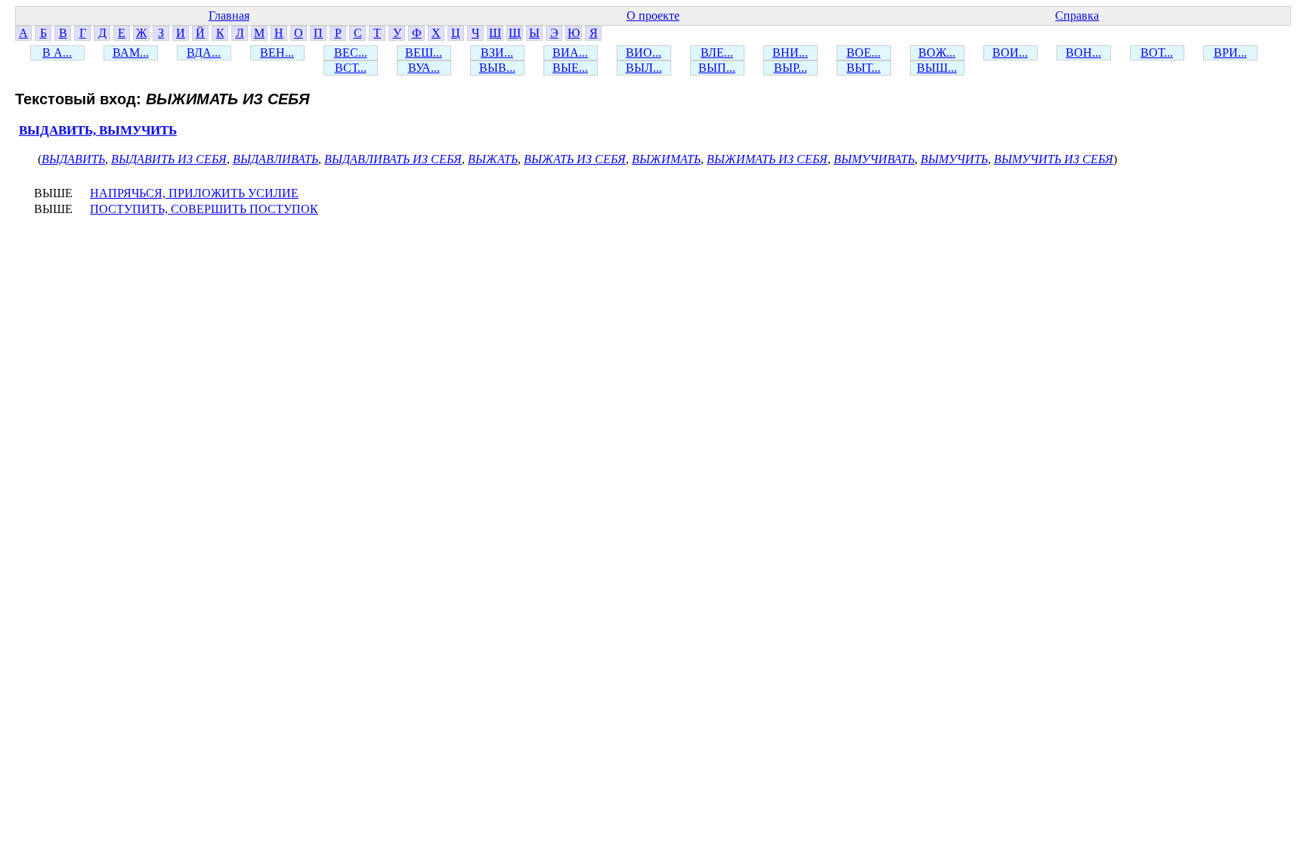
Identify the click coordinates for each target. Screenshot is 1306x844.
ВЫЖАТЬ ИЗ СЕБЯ (575, 159)
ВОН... (1083, 52)
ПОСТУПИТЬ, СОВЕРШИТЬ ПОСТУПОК (204, 208)
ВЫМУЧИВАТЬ (874, 159)
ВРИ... (1230, 52)
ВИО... (643, 52)
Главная (229, 15)
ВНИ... (790, 52)
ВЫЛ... (644, 67)
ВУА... (424, 67)
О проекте (653, 15)
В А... (57, 52)
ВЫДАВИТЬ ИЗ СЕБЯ (169, 159)
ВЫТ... (863, 67)
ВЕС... (350, 52)
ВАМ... (131, 52)
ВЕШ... (423, 52)
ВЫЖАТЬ (493, 159)
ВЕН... (277, 52)
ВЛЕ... (717, 52)
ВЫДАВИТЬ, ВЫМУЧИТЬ (98, 130)
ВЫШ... (937, 67)
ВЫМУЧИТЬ (954, 159)
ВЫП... (716, 67)
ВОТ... (1156, 52)
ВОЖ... (936, 52)
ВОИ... (1010, 52)
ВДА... (204, 52)
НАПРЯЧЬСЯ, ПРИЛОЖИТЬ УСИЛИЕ (194, 193)
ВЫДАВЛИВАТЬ (275, 159)
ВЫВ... (497, 67)
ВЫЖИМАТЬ (666, 159)
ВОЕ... (863, 52)
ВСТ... (351, 67)
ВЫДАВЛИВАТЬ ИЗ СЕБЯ (393, 159)
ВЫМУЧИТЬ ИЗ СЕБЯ (1053, 159)
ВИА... (570, 52)
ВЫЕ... (570, 67)
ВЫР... (790, 67)
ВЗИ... (497, 52)
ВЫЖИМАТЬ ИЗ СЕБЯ (767, 159)
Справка (1077, 15)
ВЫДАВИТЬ (73, 159)
